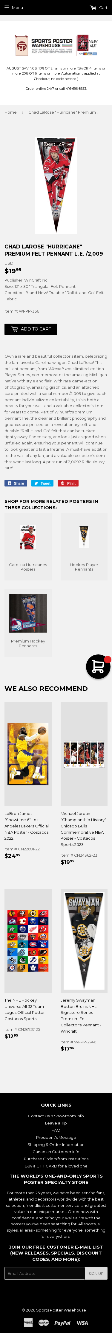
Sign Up (96, 1273)
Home (10, 112)
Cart (103, 7)
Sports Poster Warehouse (61, 1310)
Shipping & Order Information (56, 1144)
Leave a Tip (56, 1123)
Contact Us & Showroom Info (56, 1115)
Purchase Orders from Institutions (56, 1158)
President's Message (56, 1137)
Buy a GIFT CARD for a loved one (56, 1166)
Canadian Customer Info (56, 1151)
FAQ (56, 1130)
